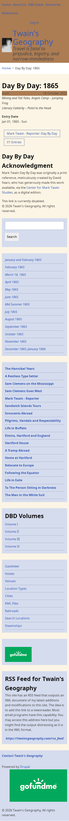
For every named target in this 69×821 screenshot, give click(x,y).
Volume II (12, 531)
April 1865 (12, 282)
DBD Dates (36, 5)
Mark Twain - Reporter (22, 398)
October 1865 (14, 334)
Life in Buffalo (15, 428)
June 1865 (11, 297)
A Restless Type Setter (21, 376)
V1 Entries (14, 142)
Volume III (12, 539)
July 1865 (11, 312)
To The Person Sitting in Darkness (30, 488)
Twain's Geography (33, 37)
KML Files (11, 603)
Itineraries (53, 5)
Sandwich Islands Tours (23, 406)
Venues (10, 581)
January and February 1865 (23, 260)
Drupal (25, 767)
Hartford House (17, 443)
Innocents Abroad (18, 413)
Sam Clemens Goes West (23, 391)
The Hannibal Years (19, 368)
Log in (34, 22)
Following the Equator (22, 473)
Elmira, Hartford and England (27, 436)
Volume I (11, 524)
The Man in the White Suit (25, 495)
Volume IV (12, 546)
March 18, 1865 (15, 275)
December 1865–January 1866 (25, 349)
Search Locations (17, 618)
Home (6, 5)
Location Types (16, 588)
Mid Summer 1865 (17, 304)
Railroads (12, 611)
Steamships (13, 626)
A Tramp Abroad (17, 450)
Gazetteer (12, 566)
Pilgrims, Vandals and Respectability (33, 420)
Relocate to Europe (19, 465)
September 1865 (16, 327)
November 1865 (15, 341)
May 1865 (11, 289)
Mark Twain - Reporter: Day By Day (32, 133)
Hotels (9, 574)
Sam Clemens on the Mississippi (29, 384)
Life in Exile (13, 480)
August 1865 (13, 319)
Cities (9, 596)
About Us (19, 5)
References (10, 13)
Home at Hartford (18, 458)
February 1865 (15, 267)
